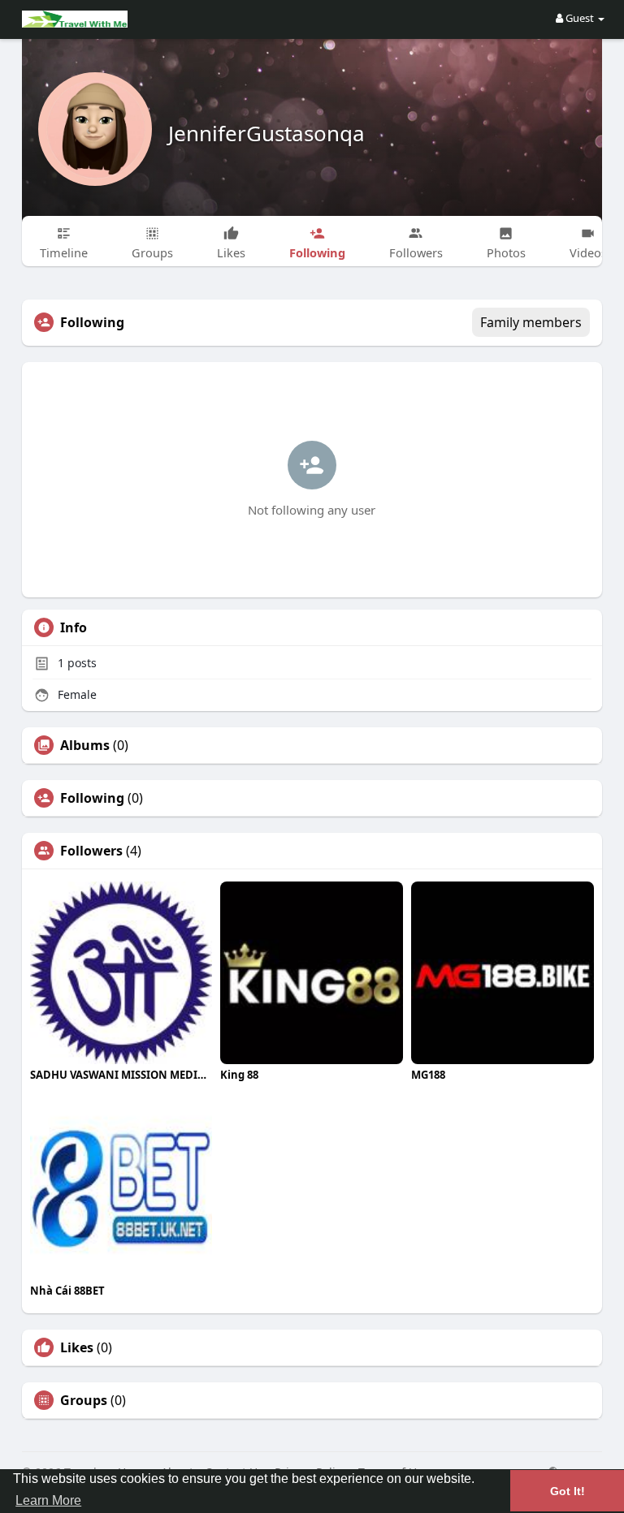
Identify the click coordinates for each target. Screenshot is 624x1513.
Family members (531, 322)
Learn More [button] (48, 1500)
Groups (83, 1400)
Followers (91, 850)
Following (92, 797)
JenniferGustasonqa (266, 133)
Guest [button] (579, 18)
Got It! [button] (567, 1491)
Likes (76, 1347)
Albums (85, 745)
